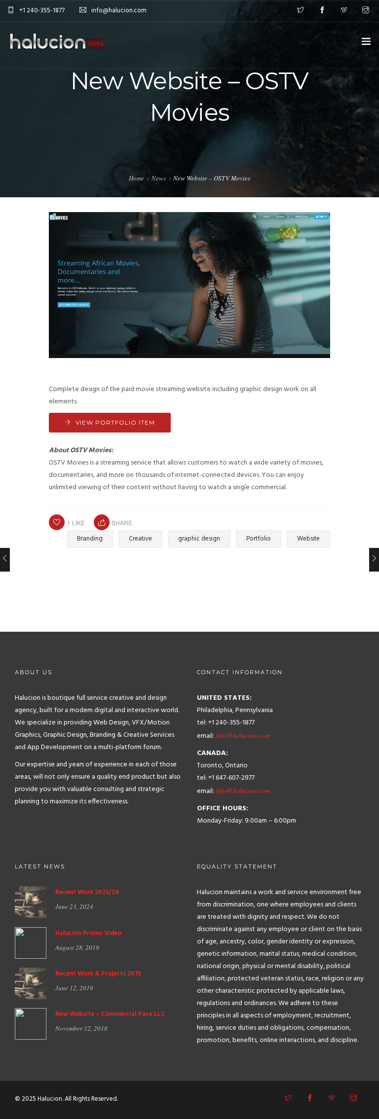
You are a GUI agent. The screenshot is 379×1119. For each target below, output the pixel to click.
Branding (90, 539)
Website (308, 539)
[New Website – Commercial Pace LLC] (30, 1024)
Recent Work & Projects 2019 (98, 974)
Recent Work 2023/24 (87, 892)
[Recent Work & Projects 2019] (30, 983)
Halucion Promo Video (88, 933)
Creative (140, 539)
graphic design (199, 539)
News (159, 178)
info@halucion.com (243, 735)
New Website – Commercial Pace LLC (110, 1014)
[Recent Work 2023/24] (30, 902)
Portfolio (258, 539)
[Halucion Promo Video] (30, 942)
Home (136, 178)
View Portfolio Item (115, 422)
